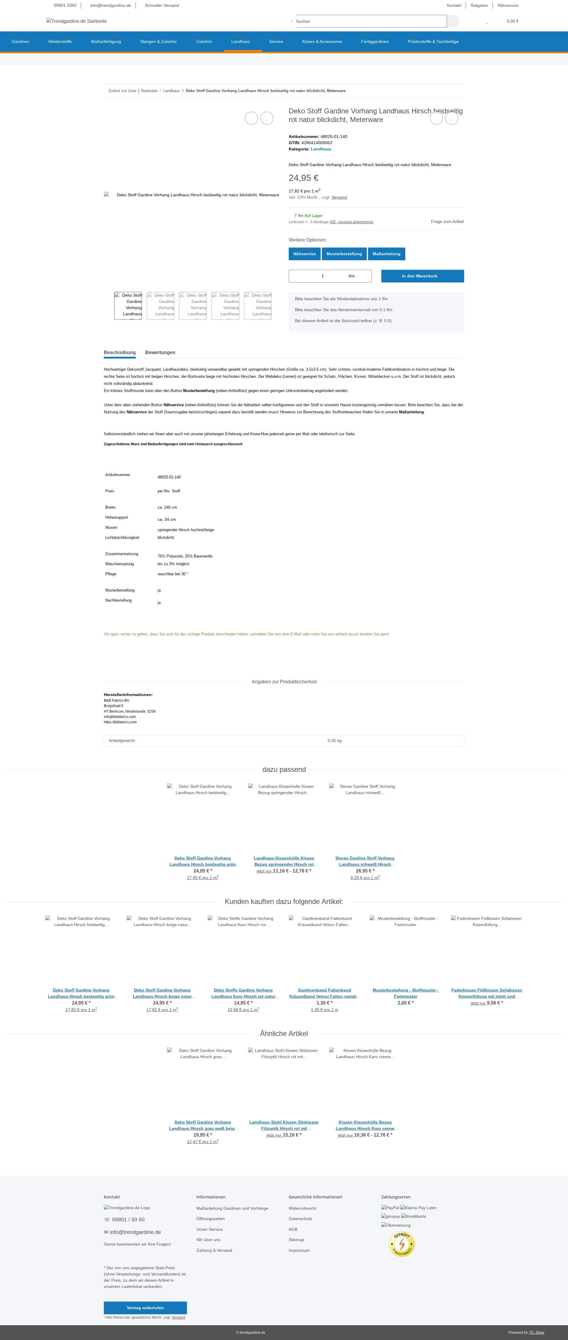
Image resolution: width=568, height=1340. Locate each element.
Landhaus (321, 149)
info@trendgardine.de (110, 5)
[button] (475, 21)
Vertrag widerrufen (145, 1307)
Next (277, 306)
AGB (293, 1229)
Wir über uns (208, 1239)
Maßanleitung (387, 253)
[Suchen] (453, 21)
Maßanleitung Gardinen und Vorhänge (232, 1208)
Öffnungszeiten (210, 1218)
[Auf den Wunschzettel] (266, 118)
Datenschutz (300, 1218)
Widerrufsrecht (302, 1208)
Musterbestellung (344, 253)
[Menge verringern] (295, 276)
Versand (339, 197)
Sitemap (296, 1239)
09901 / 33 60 (128, 1219)
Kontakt (454, 5)
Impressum (299, 1250)
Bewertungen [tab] (160, 352)
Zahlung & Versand (214, 1250)
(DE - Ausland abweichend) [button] (352, 222)
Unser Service (209, 1229)
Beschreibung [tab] (120, 352)
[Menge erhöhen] (365, 276)
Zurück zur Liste (122, 91)
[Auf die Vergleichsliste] (251, 118)
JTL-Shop (536, 1333)
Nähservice (508, 5)
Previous (109, 306)
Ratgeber (479, 5)
